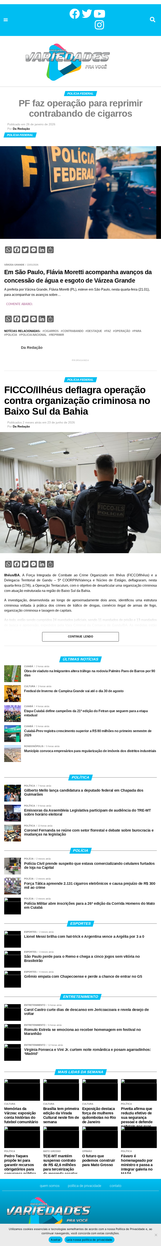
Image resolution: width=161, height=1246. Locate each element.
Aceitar (55, 1239)
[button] (5, 19)
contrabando (72, 331)
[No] (156, 1235)
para (137, 331)
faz (108, 331)
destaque (94, 331)
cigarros (51, 331)
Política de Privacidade (84, 1186)
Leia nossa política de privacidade (89, 1239)
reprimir (57, 335)
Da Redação (21, 128)
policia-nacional (34, 335)
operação (122, 331)
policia (11, 335)
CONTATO (115, 1186)
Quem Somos (50, 1186)
